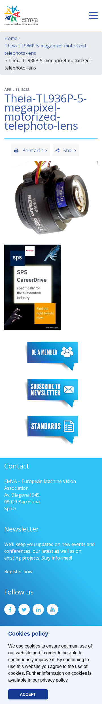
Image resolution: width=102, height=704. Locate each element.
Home (11, 38)
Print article (34, 150)
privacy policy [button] (54, 680)
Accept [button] (28, 694)
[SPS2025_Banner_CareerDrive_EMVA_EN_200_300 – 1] (32, 286)
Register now (18, 571)
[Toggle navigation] (93, 15)
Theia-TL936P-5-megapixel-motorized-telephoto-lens (46, 49)
